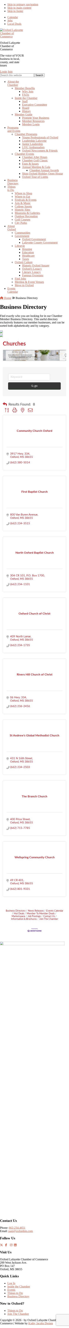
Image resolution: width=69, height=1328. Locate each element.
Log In (11, 1283)
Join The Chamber (48, 919)
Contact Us (49, 916)
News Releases (36, 911)
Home (7, 298)
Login (3, 71)
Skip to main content (19, 7)
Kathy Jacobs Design (40, 1323)
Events (11, 1289)
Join (10, 71)
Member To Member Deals (41, 913)
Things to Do (15, 1293)
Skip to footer (15, 11)
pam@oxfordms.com (20, 1231)
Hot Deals (19, 913)
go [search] (36, 386)
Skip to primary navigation (22, 4)
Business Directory (16, 911)
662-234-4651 (17, 1227)
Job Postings (34, 916)
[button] (5, 405)
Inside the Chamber (18, 1286)
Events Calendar (54, 911)
